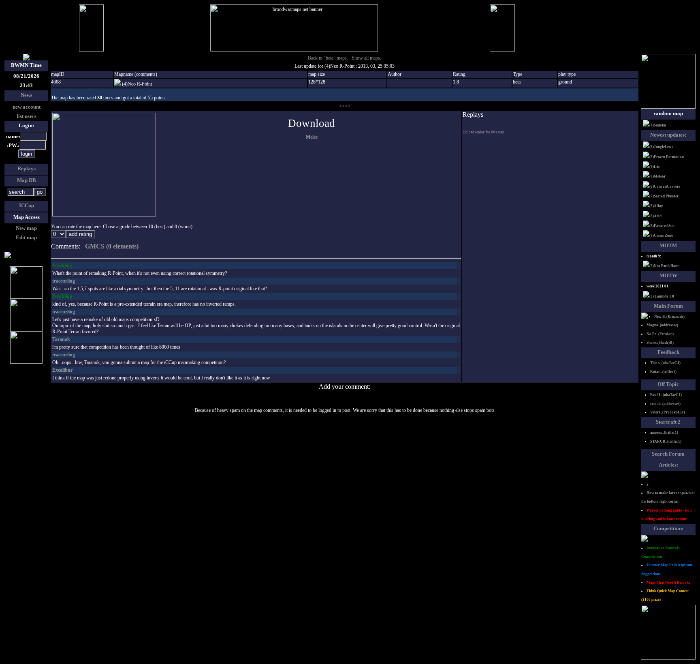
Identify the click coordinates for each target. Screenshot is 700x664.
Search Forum (668, 454)
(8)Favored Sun (661, 226)
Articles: (668, 465)
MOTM (668, 245)
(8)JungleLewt (661, 147)
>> (347, 106)
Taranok (61, 339)
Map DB (26, 180)
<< (342, 106)
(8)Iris (654, 167)
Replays (26, 168)
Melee (312, 137)
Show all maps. (366, 58)
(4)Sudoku (657, 125)
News (26, 95)
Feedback (668, 352)
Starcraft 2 (668, 422)
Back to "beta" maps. (328, 58)
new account (27, 107)
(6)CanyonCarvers (664, 186)
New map (26, 228)
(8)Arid (655, 216)
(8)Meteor (657, 176)
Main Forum (668, 306)
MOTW (668, 275)
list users (26, 116)
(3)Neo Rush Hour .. (665, 266)
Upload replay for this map (483, 132)
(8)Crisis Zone (661, 235)
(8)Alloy (656, 206)
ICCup (26, 205)
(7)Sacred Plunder (664, 196)
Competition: (668, 528)
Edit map (26, 237)
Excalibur (62, 370)
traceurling (63, 281)
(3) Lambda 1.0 (661, 296)
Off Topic (668, 384)
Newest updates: (668, 135)
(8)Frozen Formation (666, 157)
